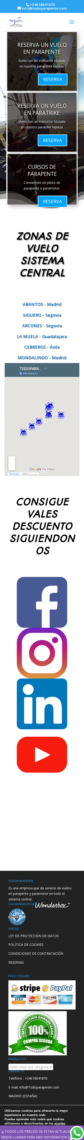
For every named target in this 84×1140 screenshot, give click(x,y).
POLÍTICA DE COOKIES (25, 944)
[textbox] (31, 1067)
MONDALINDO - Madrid (42, 357)
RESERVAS (16, 962)
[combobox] (30, 1067)
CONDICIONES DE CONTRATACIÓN (35, 953)
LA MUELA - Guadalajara (42, 336)
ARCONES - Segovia (42, 325)
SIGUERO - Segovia (42, 315)
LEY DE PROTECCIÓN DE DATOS (33, 936)
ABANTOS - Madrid (42, 304)
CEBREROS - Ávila (42, 347)
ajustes (59, 1123)
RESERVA (52, 79)
